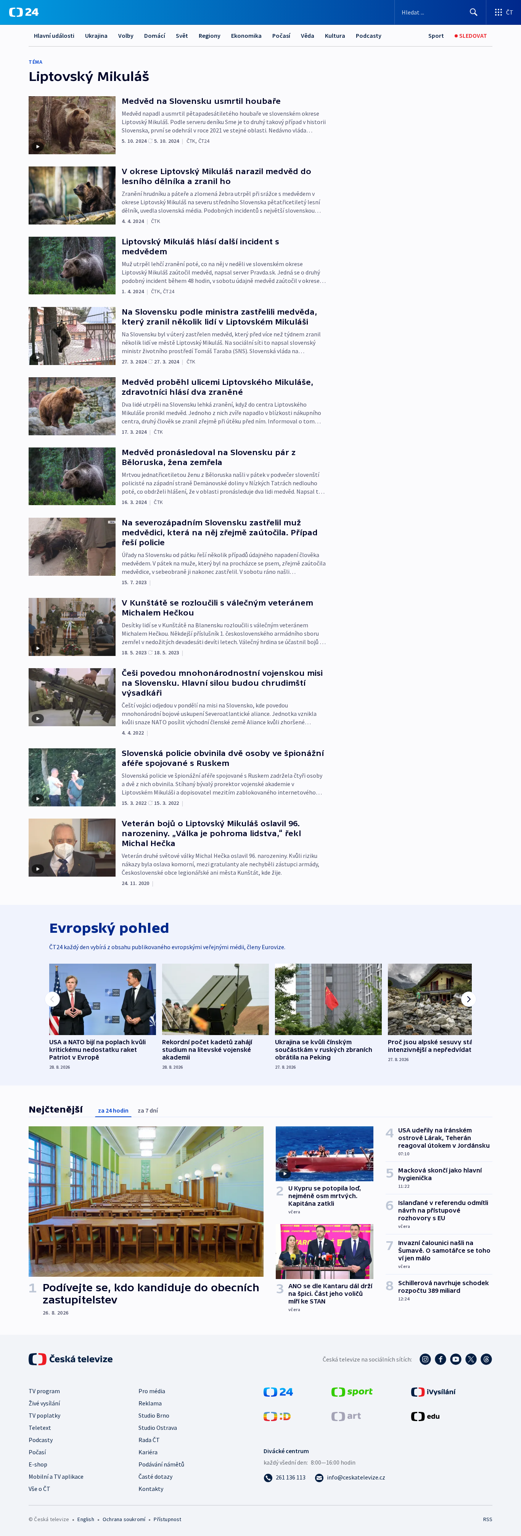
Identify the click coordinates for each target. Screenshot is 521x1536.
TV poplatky (44, 1415)
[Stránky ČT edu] (425, 1416)
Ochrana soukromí (124, 1519)
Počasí (281, 35)
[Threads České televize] (486, 1359)
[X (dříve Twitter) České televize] (471, 1359)
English (85, 1519)
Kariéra (148, 1452)
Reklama (150, 1403)
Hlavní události (54, 35)
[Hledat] (474, 12)
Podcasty (368, 35)
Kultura (335, 35)
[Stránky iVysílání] (433, 1391)
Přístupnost (167, 1519)
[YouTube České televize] (456, 1359)
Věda (307, 35)
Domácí (154, 35)
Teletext (40, 1427)
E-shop (38, 1464)
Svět (182, 35)
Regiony (209, 35)
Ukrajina (96, 35)
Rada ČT (149, 1440)
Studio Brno (153, 1415)
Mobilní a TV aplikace (56, 1476)
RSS (487, 1519)
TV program (44, 1391)
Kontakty (150, 1488)
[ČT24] (24, 12)
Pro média (151, 1391)
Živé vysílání (44, 1403)
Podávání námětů (161, 1464)
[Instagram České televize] (425, 1359)
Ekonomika (246, 35)
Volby (125, 35)
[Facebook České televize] (440, 1359)
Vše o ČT (39, 1488)
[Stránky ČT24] (278, 1391)
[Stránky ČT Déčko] (277, 1416)
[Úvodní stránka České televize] (71, 1359)
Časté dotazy (155, 1476)
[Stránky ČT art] (346, 1416)
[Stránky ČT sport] (352, 1391)
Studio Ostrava (157, 1427)
